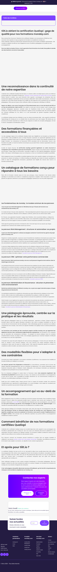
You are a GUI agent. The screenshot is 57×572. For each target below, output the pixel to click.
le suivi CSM (15, 402)
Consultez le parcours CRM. (36, 279)
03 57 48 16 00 (4, 550)
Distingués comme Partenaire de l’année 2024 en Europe (38, 95)
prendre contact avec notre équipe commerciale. (25, 439)
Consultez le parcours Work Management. (32, 253)
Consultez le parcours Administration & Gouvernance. (18, 307)
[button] (53, 18)
